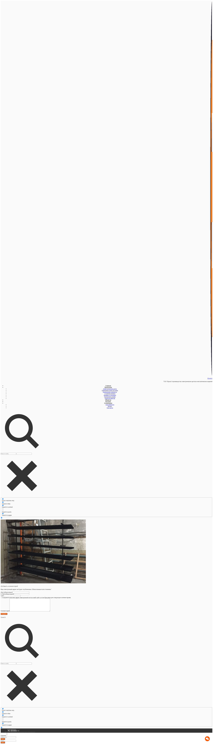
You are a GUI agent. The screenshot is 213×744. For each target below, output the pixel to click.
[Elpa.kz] (211, 375)
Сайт (2, 596)
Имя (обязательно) (6, 592)
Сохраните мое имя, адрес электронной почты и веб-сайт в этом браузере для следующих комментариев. (36, 597)
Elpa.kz (209, 378)
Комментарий (5, 611)
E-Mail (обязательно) (7, 594)
